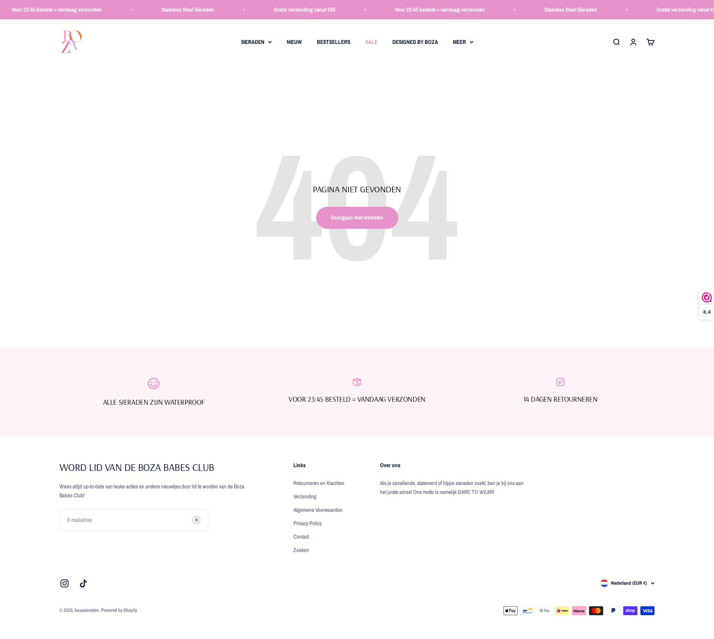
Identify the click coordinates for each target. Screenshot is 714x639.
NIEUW (294, 42)
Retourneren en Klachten (318, 483)
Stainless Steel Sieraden (180, 9)
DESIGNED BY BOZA (415, 42)
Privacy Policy (307, 523)
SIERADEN (252, 42)
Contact (301, 536)
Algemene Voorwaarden (317, 510)
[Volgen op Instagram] (65, 583)
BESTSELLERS (333, 42)
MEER (459, 42)
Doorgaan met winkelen (357, 217)
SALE (371, 42)
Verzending (304, 496)
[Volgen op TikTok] (83, 583)
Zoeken (301, 550)
